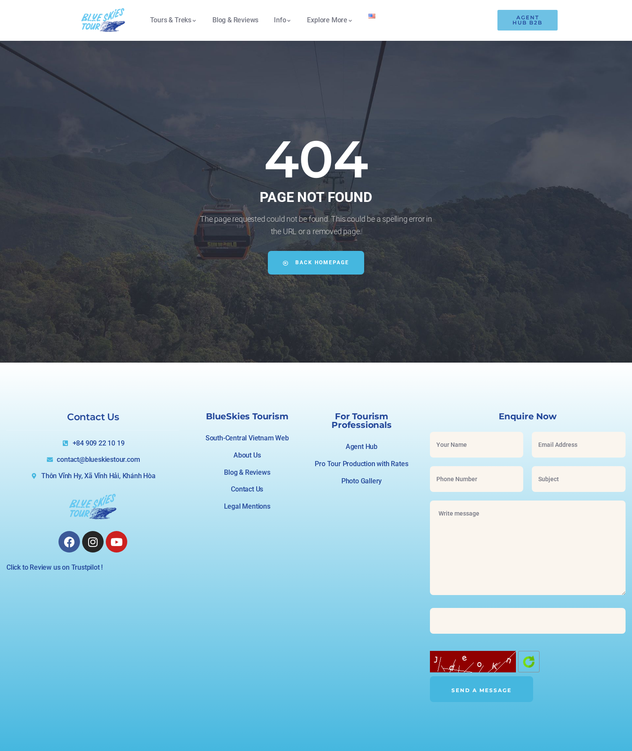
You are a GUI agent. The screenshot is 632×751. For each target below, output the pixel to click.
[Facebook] (69, 542)
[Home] (103, 20)
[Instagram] (93, 542)
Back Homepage (321, 262)
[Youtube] (116, 542)
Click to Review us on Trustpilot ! (54, 567)
